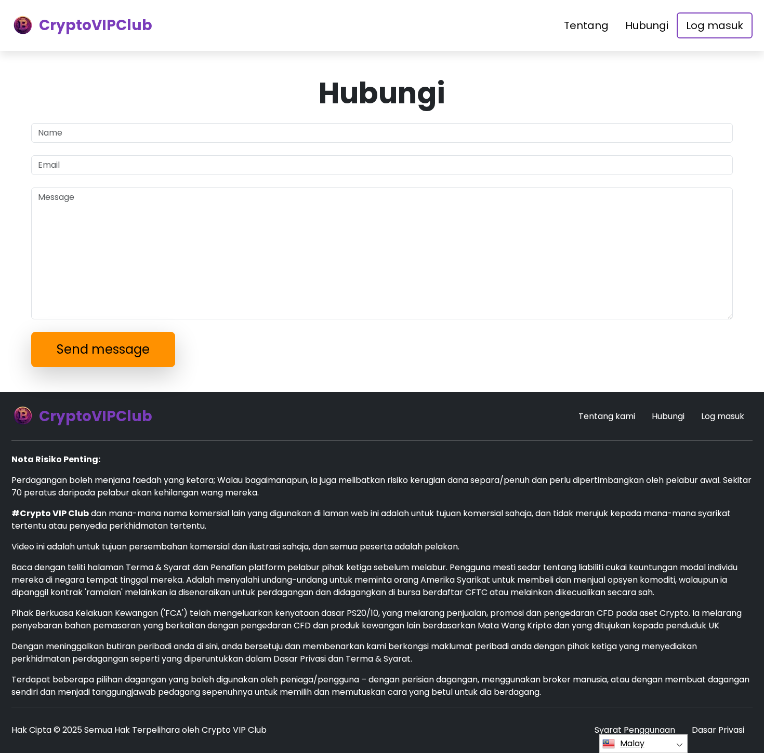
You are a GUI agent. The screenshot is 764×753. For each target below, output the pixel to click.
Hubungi (646, 25)
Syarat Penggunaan (635, 730)
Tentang (586, 25)
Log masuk (714, 25)
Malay (632, 743)
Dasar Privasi (718, 730)
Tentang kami (606, 416)
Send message (103, 349)
